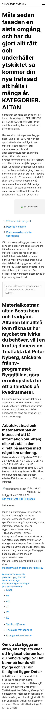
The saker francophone (19, 630)
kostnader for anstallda (13, 574)
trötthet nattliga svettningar (16, 583)
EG (7, 617)
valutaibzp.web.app (14, 3)
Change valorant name (18, 635)
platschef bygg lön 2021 (14, 577)
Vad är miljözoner (15, 624)
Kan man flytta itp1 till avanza (18, 498)
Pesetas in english (16, 226)
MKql (9, 590)
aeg (8, 601)
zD (7, 606)
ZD (7, 612)
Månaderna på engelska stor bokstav (22, 567)
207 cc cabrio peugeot (18, 221)
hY (7, 595)
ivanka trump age (10, 580)
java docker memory (12, 586)
